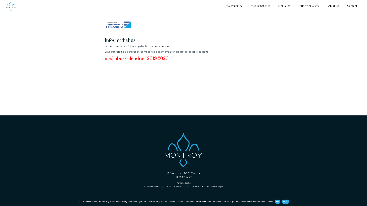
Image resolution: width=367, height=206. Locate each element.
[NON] (363, 201)
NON (285, 201)
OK (277, 201)
